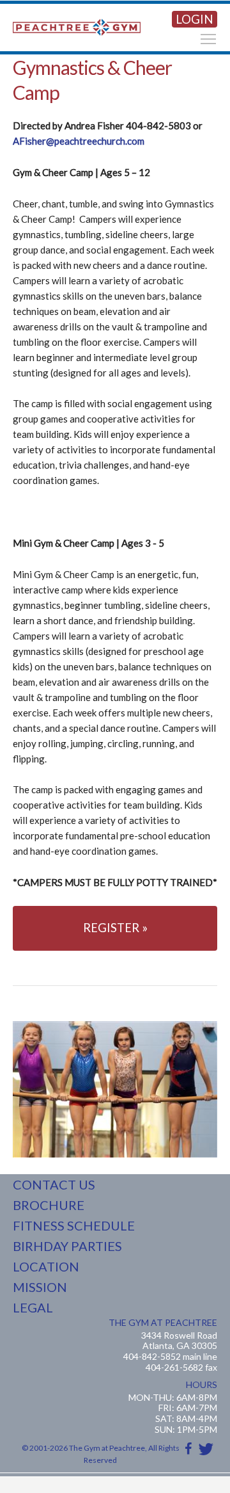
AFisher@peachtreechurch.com (78, 141)
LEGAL (33, 1307)
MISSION (40, 1287)
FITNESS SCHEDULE (74, 1225)
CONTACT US (54, 1184)
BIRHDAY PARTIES (67, 1246)
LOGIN (194, 19)
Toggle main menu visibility (208, 38)
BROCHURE (48, 1205)
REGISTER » (115, 928)
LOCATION (46, 1266)
